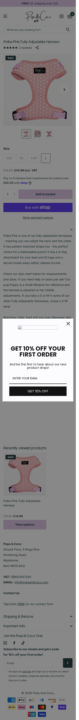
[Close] (68, 324)
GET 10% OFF (38, 391)
